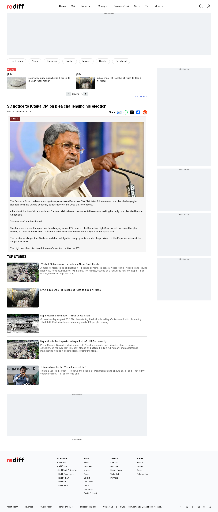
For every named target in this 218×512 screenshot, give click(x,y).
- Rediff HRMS (63, 478)
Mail (73, 6)
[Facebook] (192, 507)
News (84, 6)
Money (101, 6)
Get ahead (121, 61)
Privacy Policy (46, 507)
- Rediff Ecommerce (65, 474)
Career (140, 470)
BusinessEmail (121, 6)
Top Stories (16, 61)
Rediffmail (61, 462)
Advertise (29, 507)
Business (52, 61)
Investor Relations (88, 507)
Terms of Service (66, 507)
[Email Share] (118, 112)
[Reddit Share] (144, 112)
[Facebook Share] (138, 112)
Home (62, 6)
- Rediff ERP (62, 485)
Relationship (142, 474)
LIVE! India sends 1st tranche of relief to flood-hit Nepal (70, 289)
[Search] (200, 6)
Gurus (137, 6)
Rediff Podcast (90, 493)
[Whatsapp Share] (125, 112)
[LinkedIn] (210, 507)
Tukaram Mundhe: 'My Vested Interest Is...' (92, 370)
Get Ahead (88, 482)
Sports (103, 61)
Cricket (69, 61)
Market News (116, 470)
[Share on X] (187, 507)
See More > (141, 96)
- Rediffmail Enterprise (67, 470)
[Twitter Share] (131, 112)
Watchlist (114, 474)
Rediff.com (132, 507)
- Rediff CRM (62, 482)
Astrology (88, 489)
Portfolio (114, 478)
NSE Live (114, 466)
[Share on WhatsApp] (181, 507)
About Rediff (12, 507)
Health (140, 462)
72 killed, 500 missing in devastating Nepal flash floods (93, 269)
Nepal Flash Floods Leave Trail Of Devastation (90, 319)
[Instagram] (198, 507)
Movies (86, 61)
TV (146, 6)
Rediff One (62, 466)
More (157, 6)
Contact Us (108, 507)
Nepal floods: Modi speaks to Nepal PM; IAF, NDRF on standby (89, 346)
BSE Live (114, 462)
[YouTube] (204, 507)
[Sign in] (208, 6)
